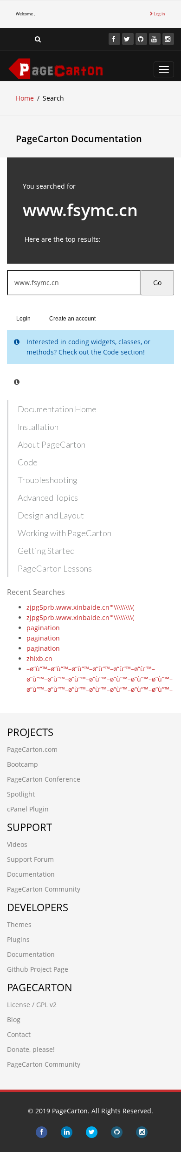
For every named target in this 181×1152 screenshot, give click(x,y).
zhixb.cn (39, 658)
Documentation (31, 874)
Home (25, 98)
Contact (19, 1034)
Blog (13, 1019)
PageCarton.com (32, 749)
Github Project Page (37, 969)
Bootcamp (22, 764)
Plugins (18, 939)
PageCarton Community (43, 889)
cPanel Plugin (28, 808)
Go (157, 282)
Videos (17, 844)
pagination (43, 627)
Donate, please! (31, 1049)
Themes (19, 924)
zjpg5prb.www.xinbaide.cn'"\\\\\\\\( (80, 607)
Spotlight (21, 794)
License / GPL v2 (32, 1004)
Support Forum (30, 859)
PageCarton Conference (43, 779)
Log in (159, 14)
